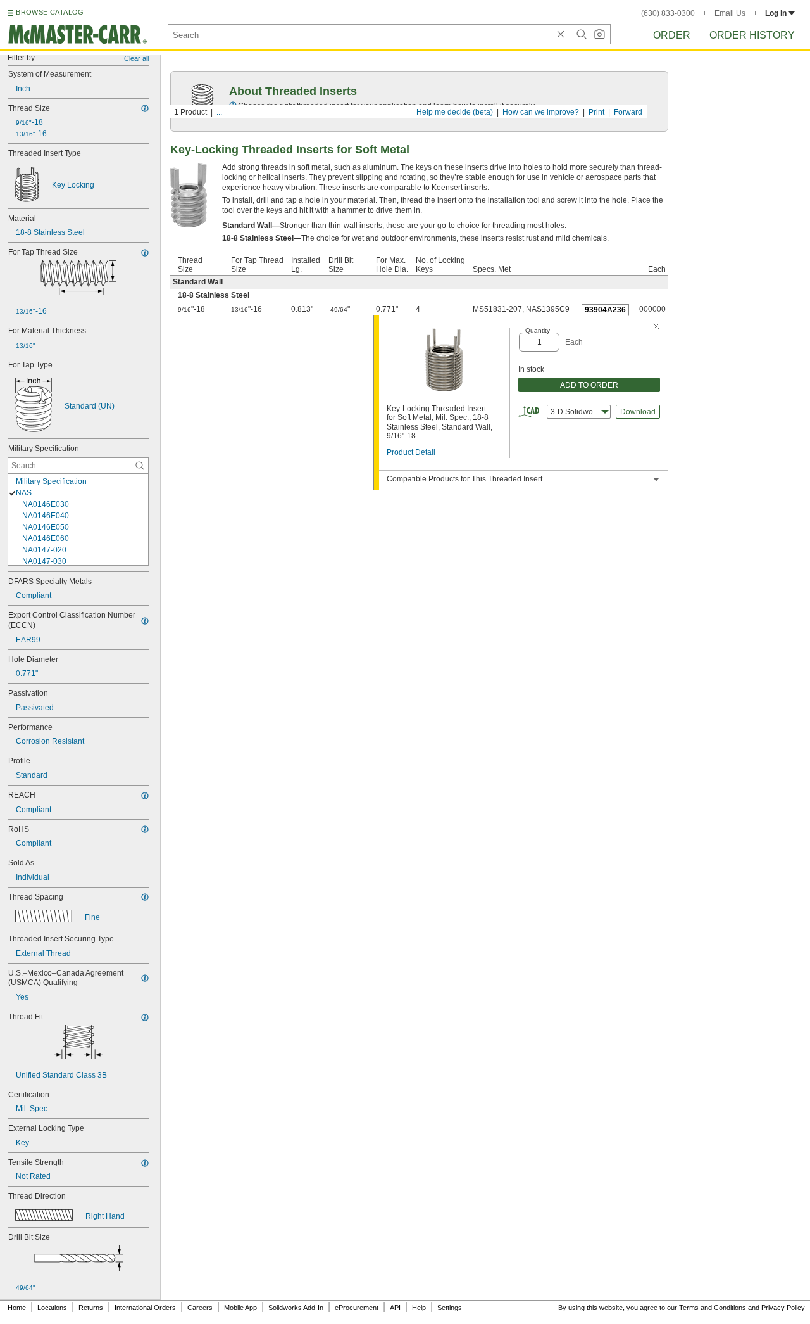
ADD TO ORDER (589, 385)
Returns (90, 1307)
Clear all (136, 58)
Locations (52, 1307)
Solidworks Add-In (295, 1307)
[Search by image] (599, 34)
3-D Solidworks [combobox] (577, 411)
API (395, 1307)
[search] (140, 465)
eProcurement (356, 1307)
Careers (200, 1307)
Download (638, 411)
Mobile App (240, 1307)
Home (17, 1307)
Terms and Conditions (712, 1307)
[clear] (560, 34)
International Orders (145, 1307)
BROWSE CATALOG (50, 12)
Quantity (537, 330)
